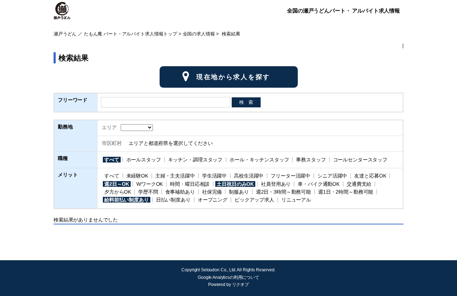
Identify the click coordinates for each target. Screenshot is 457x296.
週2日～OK (116, 184)
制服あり (238, 192)
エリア (109, 127)
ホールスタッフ (143, 159)
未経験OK (137, 176)
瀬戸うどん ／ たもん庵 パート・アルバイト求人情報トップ (115, 34)
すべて (111, 159)
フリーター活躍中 (290, 176)
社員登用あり (276, 184)
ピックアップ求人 (254, 200)
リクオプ (240, 284)
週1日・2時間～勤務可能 (345, 192)
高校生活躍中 (248, 176)
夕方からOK (117, 192)
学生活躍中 (214, 176)
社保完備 (212, 192)
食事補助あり (180, 192)
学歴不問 (148, 192)
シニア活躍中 (332, 176)
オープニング (212, 200)
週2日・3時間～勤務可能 (283, 192)
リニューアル (296, 200)
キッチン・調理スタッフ (195, 159)
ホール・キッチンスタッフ (259, 159)
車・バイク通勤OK (319, 184)
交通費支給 (359, 184)
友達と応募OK (370, 176)
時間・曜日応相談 (190, 184)
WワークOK (149, 184)
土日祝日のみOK (235, 184)
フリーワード (72, 100)
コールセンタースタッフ (360, 159)
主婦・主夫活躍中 (175, 176)
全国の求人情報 (199, 34)
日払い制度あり (173, 200)
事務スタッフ (311, 159)
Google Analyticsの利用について (228, 277)
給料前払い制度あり (126, 200)
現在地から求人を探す (233, 77)
